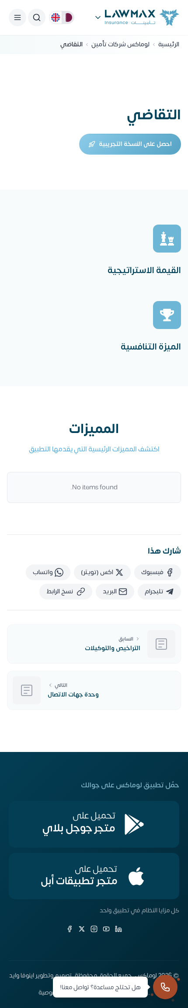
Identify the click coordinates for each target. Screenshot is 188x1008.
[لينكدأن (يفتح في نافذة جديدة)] (118, 928)
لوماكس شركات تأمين (120, 44)
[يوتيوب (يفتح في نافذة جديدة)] (106, 928)
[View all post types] (98, 17)
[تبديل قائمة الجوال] (17, 17)
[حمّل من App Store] (94, 876)
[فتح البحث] (36, 17)
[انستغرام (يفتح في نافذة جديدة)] (94, 928)
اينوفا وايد (21, 975)
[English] (55, 17)
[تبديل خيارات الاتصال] (165, 987)
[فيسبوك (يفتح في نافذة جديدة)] (69, 928)
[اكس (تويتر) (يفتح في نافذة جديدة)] (81, 928)
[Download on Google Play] (94, 824)
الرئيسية (168, 44)
